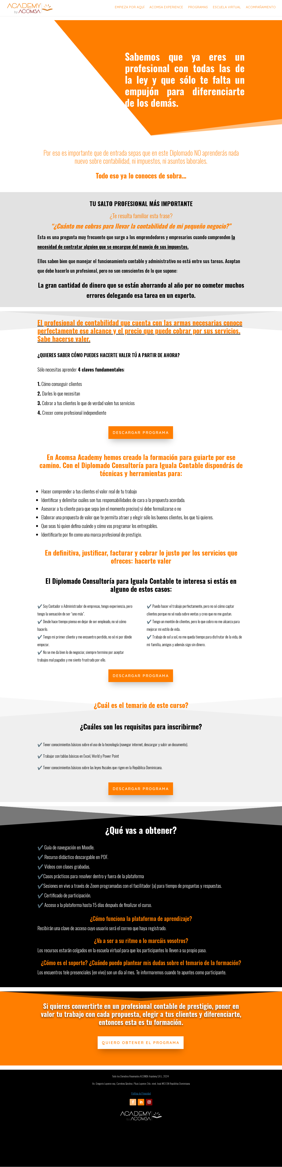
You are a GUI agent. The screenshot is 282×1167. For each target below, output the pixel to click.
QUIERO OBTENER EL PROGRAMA (140, 1042)
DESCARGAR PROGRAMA (141, 432)
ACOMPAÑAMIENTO (261, 7)
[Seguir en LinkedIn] (141, 1102)
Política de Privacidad (141, 1093)
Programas (198, 7)
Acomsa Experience (166, 7)
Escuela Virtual (227, 7)
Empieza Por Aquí (129, 7)
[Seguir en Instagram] (149, 1102)
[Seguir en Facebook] (133, 1102)
